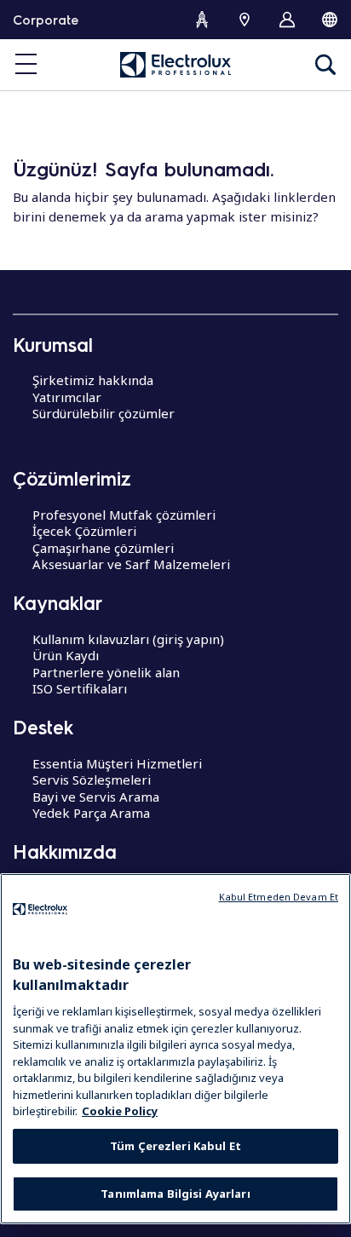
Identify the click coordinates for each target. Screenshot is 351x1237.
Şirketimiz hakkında (92, 379)
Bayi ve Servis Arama (95, 796)
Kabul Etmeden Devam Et (278, 896)
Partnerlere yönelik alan (106, 672)
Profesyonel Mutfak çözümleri (124, 514)
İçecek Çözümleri (84, 530)
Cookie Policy (120, 1111)
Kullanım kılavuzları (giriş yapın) (128, 638)
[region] (175, 1048)
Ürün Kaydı (65, 655)
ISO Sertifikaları (79, 688)
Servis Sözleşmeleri (91, 779)
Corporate (45, 19)
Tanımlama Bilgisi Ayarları (175, 1193)
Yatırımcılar (66, 397)
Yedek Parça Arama (91, 812)
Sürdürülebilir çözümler (103, 413)
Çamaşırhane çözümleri (103, 547)
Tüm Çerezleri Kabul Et (175, 1146)
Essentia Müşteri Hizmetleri (117, 763)
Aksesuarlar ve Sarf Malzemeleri (131, 563)
